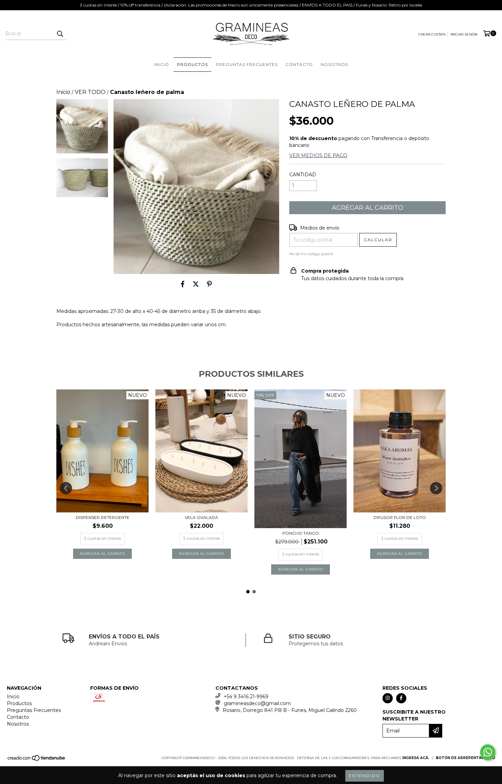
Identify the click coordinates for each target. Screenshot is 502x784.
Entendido (364, 775)
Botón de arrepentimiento (465, 758)
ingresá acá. (415, 758)
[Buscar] (60, 34)
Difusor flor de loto (400, 517)
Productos (192, 64)
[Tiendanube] (37, 760)
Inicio (161, 64)
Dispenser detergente (102, 517)
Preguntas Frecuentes (247, 64)
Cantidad (302, 174)
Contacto (299, 64)
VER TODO (90, 92)
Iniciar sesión (463, 34)
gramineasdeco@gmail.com (257, 703)
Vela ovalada (201, 517)
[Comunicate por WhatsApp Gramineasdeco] (487, 752)
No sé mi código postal (311, 253)
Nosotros (334, 64)
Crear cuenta (432, 34)
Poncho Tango (300, 533)
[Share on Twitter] (196, 284)
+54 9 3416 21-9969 (246, 696)
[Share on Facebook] (182, 284)
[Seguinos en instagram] (387, 698)
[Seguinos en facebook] (401, 698)
